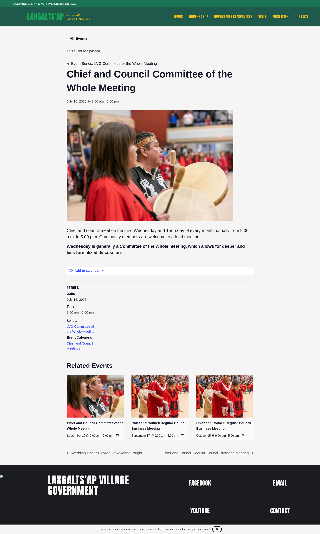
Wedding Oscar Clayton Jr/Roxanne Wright (106, 453)
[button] (311, 16)
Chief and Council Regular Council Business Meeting (206, 453)
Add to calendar (87, 270)
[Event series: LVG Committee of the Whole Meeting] (117, 435)
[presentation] (95, 396)
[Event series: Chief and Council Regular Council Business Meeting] (182, 435)
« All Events (77, 38)
